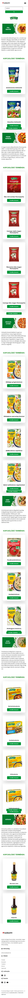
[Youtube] (7, 982)
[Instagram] (5, 975)
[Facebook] (2, 975)
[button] (25, 3)
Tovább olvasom (14, 91)
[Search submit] (14, 11)
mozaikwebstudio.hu (13, 992)
